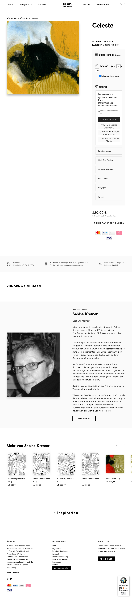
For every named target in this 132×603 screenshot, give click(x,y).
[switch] (123, 593)
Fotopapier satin (108, 120)
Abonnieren (106, 559)
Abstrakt (24, 18)
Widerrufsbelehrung (60, 557)
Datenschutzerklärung (61, 559)
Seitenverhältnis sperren (111, 76)
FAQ (54, 546)
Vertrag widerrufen (61, 568)
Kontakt (55, 565)
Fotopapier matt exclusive (109, 126)
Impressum (56, 562)
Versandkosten (110, 216)
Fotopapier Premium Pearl (109, 139)
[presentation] (114, 444)
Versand (55, 554)
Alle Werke (84, 419)
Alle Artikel (12, 18)
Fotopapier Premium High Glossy (109, 133)
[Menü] (127, 577)
